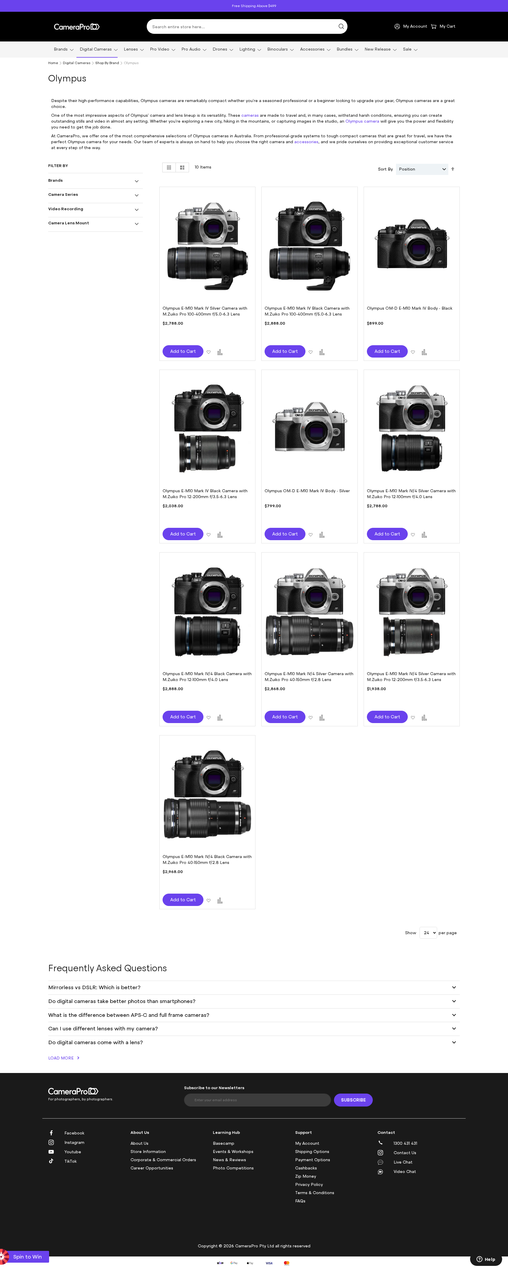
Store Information (148, 1151)
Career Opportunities (152, 1168)
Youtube (72, 1151)
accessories (306, 141)
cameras (250, 115)
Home (53, 63)
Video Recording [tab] (65, 208)
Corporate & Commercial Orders (163, 1159)
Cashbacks (306, 1168)
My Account (307, 1143)
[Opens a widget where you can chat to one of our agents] (486, 1259)
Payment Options (312, 1159)
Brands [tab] (55, 180)
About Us (139, 1143)
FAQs (300, 1201)
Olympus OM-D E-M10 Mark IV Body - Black (409, 308)
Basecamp (223, 1143)
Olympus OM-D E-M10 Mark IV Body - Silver (307, 490)
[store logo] (77, 26)
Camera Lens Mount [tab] (68, 222)
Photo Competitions (233, 1168)
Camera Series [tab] (63, 194)
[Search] (341, 26)
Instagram (74, 1142)
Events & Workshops (233, 1151)
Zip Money (305, 1176)
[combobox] (247, 26)
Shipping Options (312, 1151)
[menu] (254, 49)
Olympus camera (362, 121)
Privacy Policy (309, 1184)
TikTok (70, 1161)
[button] (208, 351)
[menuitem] (62, 49)
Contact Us (405, 1152)
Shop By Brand (107, 63)
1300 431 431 (405, 1143)
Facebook (74, 1133)
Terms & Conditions (314, 1192)
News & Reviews (229, 1159)
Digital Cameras (77, 63)
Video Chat (405, 1171)
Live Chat (403, 1162)
